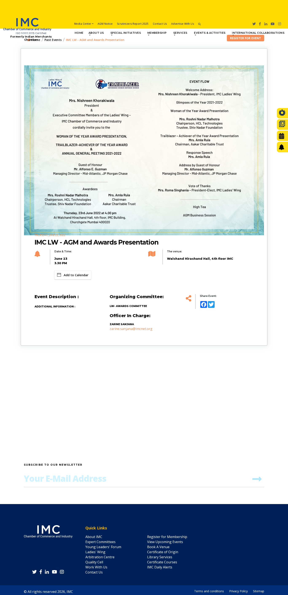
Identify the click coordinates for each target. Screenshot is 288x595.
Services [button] (180, 32)
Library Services (159, 557)
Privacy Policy (238, 590)
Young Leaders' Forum (103, 547)
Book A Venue (158, 547)
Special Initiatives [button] (125, 32)
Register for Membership (167, 536)
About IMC (93, 536)
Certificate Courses (162, 562)
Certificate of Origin (162, 552)
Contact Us (160, 24)
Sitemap (258, 590)
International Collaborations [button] (258, 32)
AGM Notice (105, 24)
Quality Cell (94, 562)
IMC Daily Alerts (159, 567)
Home (79, 32)
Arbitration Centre (99, 557)
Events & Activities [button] (210, 32)
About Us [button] (96, 32)
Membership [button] (157, 32)
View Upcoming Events (165, 542)
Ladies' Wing (95, 552)
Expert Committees (100, 542)
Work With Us (96, 567)
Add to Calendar (76, 275)
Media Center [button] (83, 24)
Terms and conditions (209, 590)
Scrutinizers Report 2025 (133, 24)
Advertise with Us (182, 24)
